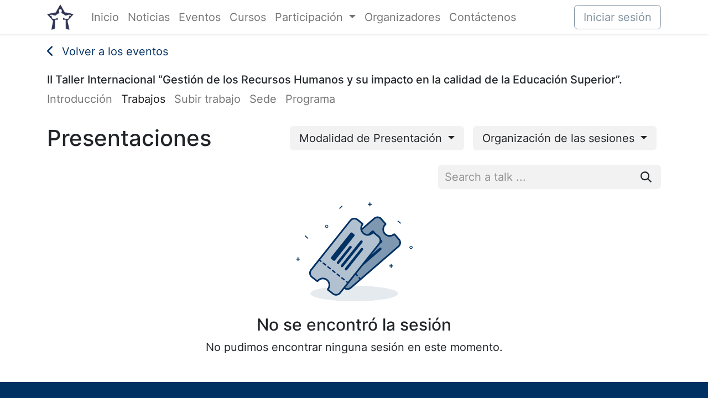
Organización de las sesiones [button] (560, 138)
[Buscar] (646, 177)
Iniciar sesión (618, 17)
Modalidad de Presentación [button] (372, 138)
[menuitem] (105, 17)
